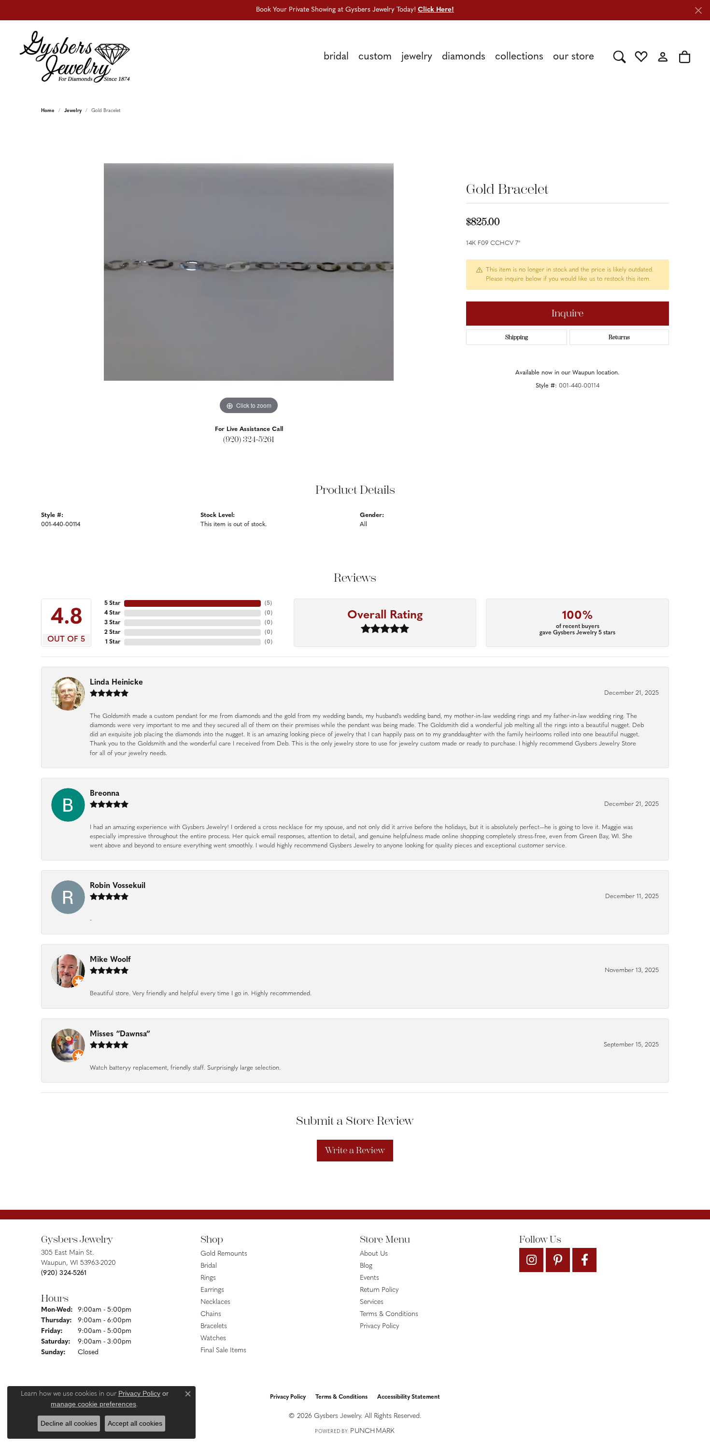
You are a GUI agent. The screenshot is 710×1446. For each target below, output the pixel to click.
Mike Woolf (110, 960)
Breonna (104, 794)
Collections (519, 57)
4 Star (112, 613)
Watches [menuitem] (213, 1338)
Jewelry (416, 57)
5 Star (112, 603)
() (268, 603)
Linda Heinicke (116, 683)
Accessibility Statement (408, 1397)
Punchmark (372, 1431)
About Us (374, 1254)
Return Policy (379, 1290)
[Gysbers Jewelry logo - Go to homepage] (74, 56)
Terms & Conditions (389, 1314)
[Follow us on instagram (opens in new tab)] (531, 1260)
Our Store (573, 57)
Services (371, 1302)
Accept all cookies (135, 1423)
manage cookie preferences (93, 1404)
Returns (619, 337)
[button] (619, 56)
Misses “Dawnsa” (120, 1034)
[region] (249, 272)
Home (48, 111)
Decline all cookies (69, 1423)
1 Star (112, 642)
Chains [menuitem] (210, 1314)
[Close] (698, 10)
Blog (366, 1266)
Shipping (516, 337)
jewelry (73, 111)
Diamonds (463, 57)
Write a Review (355, 1150)
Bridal (336, 57)
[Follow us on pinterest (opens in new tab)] (558, 1260)
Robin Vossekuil (117, 886)
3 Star (112, 623)
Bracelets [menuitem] (213, 1326)
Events (369, 1278)
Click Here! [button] (436, 10)
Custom (375, 57)
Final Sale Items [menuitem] (223, 1350)
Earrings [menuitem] (212, 1290)
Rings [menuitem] (208, 1278)
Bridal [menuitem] (208, 1266)
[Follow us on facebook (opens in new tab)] (584, 1260)
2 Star (112, 632)
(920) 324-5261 (248, 439)
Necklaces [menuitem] (215, 1302)
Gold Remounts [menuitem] (223, 1254)
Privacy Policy (379, 1326)
